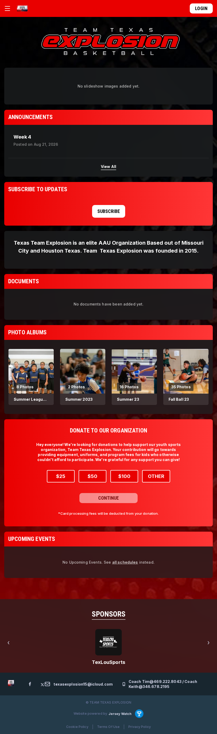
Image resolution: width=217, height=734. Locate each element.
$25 (60, 476)
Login (201, 8)
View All (108, 166)
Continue (108, 498)
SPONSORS (108, 614)
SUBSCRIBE (108, 211)
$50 (92, 476)
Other (156, 476)
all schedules (125, 562)
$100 (124, 476)
